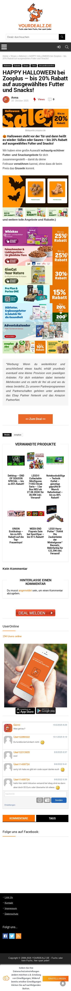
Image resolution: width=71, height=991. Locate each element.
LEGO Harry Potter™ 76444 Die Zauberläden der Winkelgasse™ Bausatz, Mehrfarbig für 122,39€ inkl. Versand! (55, 541)
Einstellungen (9, 805)
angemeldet (25, 590)
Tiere (34, 66)
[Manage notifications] (63, 983)
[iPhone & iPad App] (25, 708)
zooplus (17, 435)
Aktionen (23, 56)
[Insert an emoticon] (39, 800)
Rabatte (17, 66)
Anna (14, 97)
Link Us (9, 897)
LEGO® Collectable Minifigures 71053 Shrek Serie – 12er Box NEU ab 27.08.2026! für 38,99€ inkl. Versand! (35, 486)
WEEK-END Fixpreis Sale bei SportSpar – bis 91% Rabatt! (35, 532)
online (12, 636)
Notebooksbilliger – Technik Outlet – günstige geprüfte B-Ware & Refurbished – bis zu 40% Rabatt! (55, 486)
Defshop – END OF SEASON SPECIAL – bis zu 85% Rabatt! (16, 479)
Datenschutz (11, 913)
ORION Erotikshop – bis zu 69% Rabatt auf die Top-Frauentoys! (16, 535)
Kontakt (9, 902)
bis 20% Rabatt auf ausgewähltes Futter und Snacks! (35, 141)
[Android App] (46, 708)
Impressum (11, 908)
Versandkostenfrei (46, 66)
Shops (14, 56)
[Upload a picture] (47, 800)
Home (5, 56)
